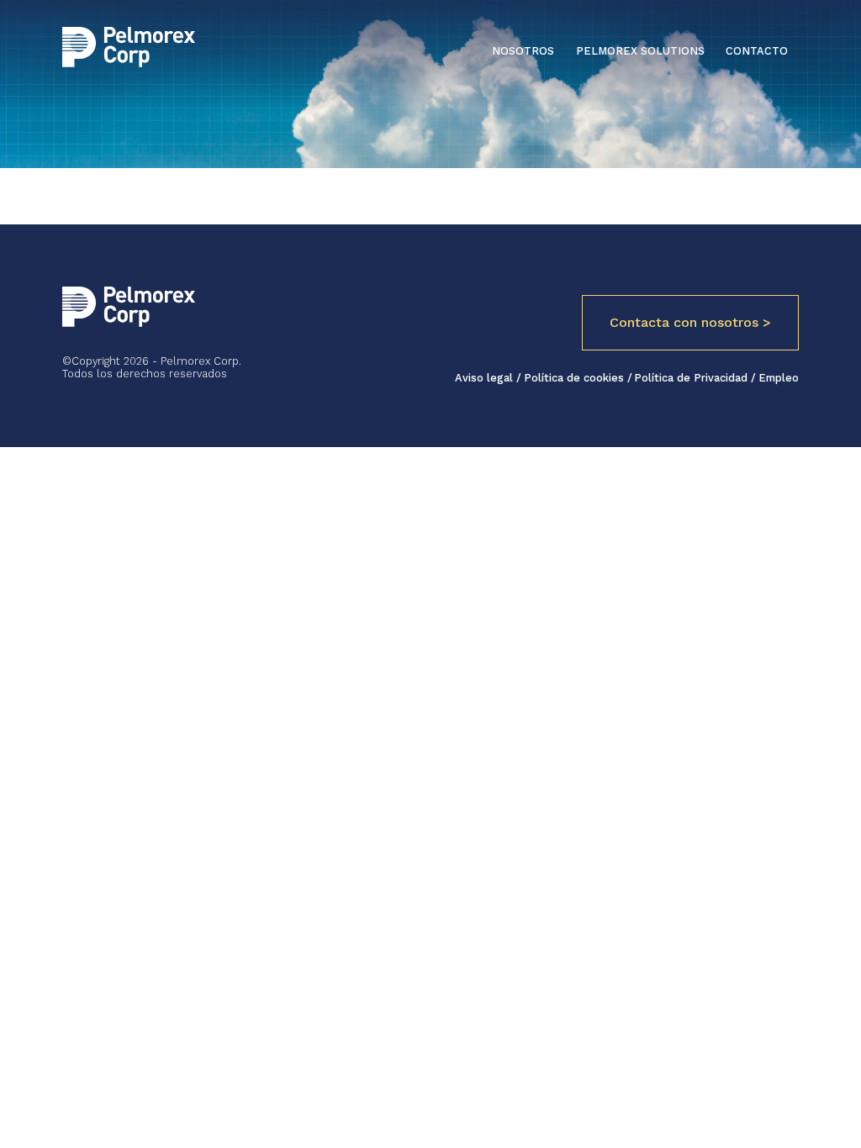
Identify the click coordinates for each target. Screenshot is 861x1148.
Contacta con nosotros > (690, 322)
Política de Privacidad (692, 377)
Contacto (757, 51)
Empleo (778, 377)
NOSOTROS (523, 51)
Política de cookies (575, 377)
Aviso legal (485, 377)
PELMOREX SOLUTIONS (640, 51)
